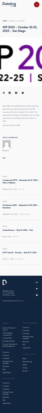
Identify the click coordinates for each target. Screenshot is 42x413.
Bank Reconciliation (9, 341)
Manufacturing (27, 362)
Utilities (25, 365)
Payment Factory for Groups (9, 329)
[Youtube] (36, 295)
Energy (25, 368)
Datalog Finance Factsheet (8, 362)
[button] (9, 93)
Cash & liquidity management (8, 334)
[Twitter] (36, 288)
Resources (6, 366)
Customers (6, 358)
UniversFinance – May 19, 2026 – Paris (18, 230)
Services (25, 371)
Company (6, 355)
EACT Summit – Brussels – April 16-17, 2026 (19, 253)
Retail (24, 359)
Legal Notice (7, 372)
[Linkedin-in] (36, 282)
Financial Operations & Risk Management (10, 345)
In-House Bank (7, 338)
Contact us (6, 352)
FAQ (4, 369)
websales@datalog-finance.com (13, 301)
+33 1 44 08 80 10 (9, 304)
